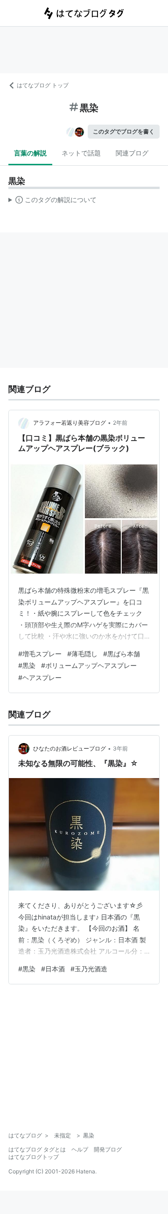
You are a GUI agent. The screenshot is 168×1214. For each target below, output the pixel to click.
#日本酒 (53, 969)
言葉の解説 (30, 153)
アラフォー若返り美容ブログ (69, 422)
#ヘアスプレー (40, 677)
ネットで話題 (81, 153)
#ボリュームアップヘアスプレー (89, 665)
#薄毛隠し (82, 654)
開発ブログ (108, 1149)
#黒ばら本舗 (121, 654)
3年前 (120, 748)
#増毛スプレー (40, 654)
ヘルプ (79, 1149)
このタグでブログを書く (123, 131)
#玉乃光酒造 (88, 969)
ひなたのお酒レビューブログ (69, 748)
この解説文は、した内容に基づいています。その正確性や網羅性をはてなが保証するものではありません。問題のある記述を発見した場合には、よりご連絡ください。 (52, 202)
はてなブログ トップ (43, 85)
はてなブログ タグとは (37, 1149)
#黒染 (26, 665)
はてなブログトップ (33, 1156)
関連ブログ (132, 153)
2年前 (120, 422)
